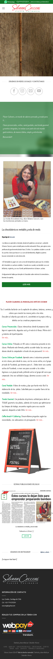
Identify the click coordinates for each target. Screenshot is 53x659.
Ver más (5, 338)
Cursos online (37, 647)
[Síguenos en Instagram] (22, 91)
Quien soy (12, 647)
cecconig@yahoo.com (8, 606)
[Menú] (3, 8)
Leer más (26, 536)
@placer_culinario (45, 552)
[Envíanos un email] (30, 91)
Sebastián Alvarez (34, 643)
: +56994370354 (22, 2)
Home (5, 647)
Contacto (23, 649)
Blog (17, 649)
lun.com (12, 237)
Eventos (46, 647)
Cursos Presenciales (23, 647)
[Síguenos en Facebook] (14, 91)
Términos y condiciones (36, 649)
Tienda (11, 649)
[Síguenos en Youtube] (39, 91)
